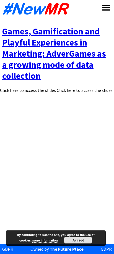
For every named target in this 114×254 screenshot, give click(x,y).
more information (45, 240)
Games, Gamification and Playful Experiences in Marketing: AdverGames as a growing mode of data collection (54, 53)
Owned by (57, 249)
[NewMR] (37, 9)
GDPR (7, 249)
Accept (78, 240)
